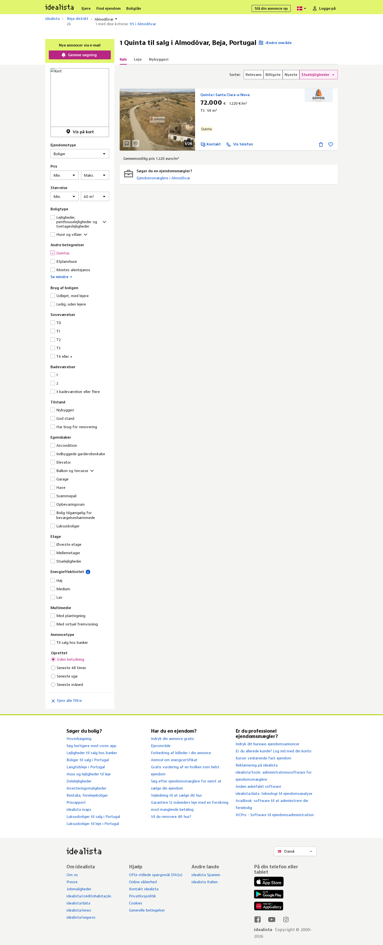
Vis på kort (83, 132)
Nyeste (291, 74)
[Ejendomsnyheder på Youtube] (271, 919)
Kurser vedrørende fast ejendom (263, 758)
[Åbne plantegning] (126, 143)
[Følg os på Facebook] (257, 919)
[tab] (123, 61)
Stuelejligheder (315, 74)
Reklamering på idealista (256, 765)
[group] (283, 74)
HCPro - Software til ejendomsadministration (275, 814)
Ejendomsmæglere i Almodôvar (163, 178)
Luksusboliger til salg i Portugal (93, 816)
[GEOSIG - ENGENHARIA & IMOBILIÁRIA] (318, 95)
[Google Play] (268, 894)
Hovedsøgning (78, 738)
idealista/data (78, 903)
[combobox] (302, 8)
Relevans (254, 74)
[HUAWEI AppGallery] (268, 907)
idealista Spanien (206, 874)
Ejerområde (160, 745)
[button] (80, 276)
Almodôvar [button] (104, 19)
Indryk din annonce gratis (172, 738)
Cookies (135, 903)
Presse (72, 881)
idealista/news (78, 910)
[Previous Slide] (126, 120)
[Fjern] (321, 144)
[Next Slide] (188, 120)
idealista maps (78, 809)
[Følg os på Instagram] (285, 919)
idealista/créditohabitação (88, 896)
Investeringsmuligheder (86, 788)
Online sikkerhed (143, 881)
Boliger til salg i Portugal (87, 759)
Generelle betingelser (147, 910)
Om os (72, 874)
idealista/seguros (81, 917)
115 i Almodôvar (142, 23)
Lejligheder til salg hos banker (91, 752)
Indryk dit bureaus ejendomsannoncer (267, 744)
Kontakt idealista (143, 889)
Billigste (273, 74)
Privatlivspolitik (142, 896)
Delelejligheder (79, 781)
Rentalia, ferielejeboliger (87, 795)
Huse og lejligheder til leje (88, 774)
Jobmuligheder (78, 889)
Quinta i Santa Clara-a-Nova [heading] (225, 94)
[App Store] (269, 882)
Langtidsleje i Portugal (85, 767)
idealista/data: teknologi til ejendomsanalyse (274, 793)
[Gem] (330, 144)
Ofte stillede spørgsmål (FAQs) (155, 874)
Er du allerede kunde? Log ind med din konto (273, 751)
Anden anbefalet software (258, 786)
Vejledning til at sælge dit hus (176, 795)
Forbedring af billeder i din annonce (181, 752)
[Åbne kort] (135, 143)
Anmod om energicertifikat (174, 759)
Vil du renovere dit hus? (171, 816)
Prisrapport (76, 802)
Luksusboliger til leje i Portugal (92, 823)
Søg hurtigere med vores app (91, 745)
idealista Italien (205, 881)
